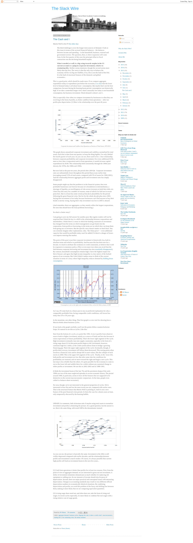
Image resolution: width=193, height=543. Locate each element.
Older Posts (109, 525)
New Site (123, 213)
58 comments (71, 512)
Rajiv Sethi (124, 203)
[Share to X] (83, 513)
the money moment (80, 517)
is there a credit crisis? (95, 515)
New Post (123, 246)
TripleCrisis (124, 175)
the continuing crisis (68, 517)
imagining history (126, 236)
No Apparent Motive (127, 194)
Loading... (121, 126)
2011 (122, 112)
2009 (122, 118)
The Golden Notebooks (128, 212)
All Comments (125, 42)
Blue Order (124, 162)
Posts (122, 38)
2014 (122, 67)
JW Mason (63, 512)
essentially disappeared (103, 249)
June (124, 88)
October (125, 79)
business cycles (73, 515)
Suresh (124, 295)
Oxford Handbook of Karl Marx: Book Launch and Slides (128, 187)
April (124, 97)
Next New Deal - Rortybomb (126, 262)
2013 (122, 70)
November (126, 76)
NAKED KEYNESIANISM (126, 138)
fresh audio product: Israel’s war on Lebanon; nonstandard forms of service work (129, 153)
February (126, 103)
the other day (73, 44)
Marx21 (123, 184)
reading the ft (58, 517)
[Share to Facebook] (85, 513)
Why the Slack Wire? (125, 48)
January (125, 105)
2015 (122, 64)
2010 (122, 115)
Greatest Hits (122, 53)
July (124, 85)
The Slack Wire (65, 8)
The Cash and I (61, 39)
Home (84, 525)
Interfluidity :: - (126, 167)
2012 (122, 109)
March (125, 100)
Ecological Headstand (128, 219)
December (126, 73)
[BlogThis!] (81, 513)
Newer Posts (57, 525)
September (126, 82)
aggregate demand (63, 515)
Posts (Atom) (66, 528)
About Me (121, 57)
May (124, 94)
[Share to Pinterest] (87, 513)
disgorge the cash (83, 515)
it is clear (98, 84)
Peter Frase (124, 160)
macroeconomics (107, 515)
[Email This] (79, 513)
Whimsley (124, 244)
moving (123, 230)
